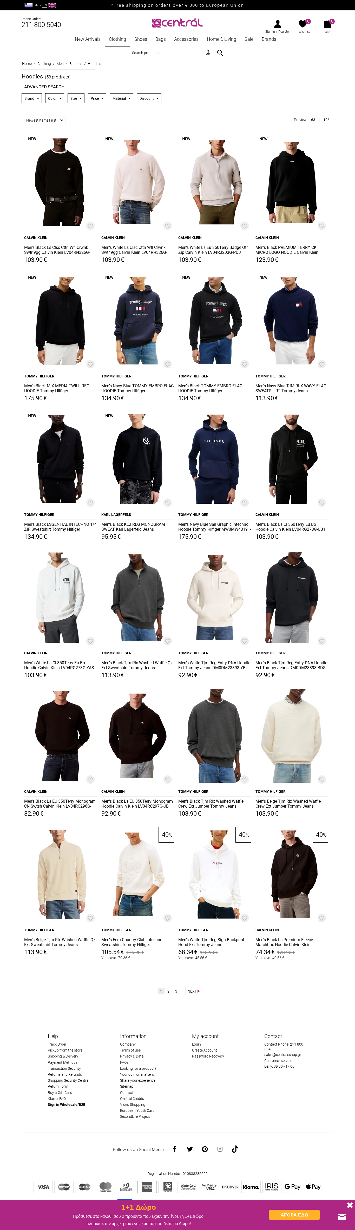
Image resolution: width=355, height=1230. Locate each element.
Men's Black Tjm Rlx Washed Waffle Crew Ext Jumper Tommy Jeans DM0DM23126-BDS (211, 804)
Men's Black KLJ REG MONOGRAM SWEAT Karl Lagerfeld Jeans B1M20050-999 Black (133, 527)
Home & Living (221, 39)
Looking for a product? (138, 1068)
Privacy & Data (132, 1056)
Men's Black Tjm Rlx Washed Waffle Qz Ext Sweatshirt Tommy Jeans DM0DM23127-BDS (137, 665)
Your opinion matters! (137, 1074)
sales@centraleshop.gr (282, 1055)
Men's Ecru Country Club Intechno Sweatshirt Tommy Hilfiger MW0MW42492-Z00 (131, 942)
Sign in (270, 32)
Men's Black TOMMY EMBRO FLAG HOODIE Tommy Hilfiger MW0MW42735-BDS (210, 388)
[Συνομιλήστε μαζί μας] (342, 1217)
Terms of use (130, 1050)
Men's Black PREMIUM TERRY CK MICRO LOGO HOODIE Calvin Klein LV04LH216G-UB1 (286, 250)
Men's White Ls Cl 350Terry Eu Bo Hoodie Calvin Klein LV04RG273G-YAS (59, 665)
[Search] (220, 53)
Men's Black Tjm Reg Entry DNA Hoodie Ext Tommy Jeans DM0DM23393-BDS (291, 665)
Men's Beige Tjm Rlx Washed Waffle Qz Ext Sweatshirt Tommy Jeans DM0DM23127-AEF (59, 942)
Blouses (75, 64)
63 (313, 120)
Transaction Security (64, 1068)
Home (27, 64)
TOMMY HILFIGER (39, 376)
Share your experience (137, 1080)
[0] (303, 24)
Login (196, 1044)
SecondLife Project (135, 1116)
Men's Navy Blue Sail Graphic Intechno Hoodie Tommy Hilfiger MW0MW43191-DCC (214, 527)
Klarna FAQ (57, 1098)
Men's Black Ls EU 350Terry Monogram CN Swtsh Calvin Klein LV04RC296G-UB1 (60, 804)
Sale (249, 39)
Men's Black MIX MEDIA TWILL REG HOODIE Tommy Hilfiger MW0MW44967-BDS (56, 388)
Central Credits (132, 1098)
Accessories (186, 39)
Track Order (57, 1044)
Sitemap (126, 1086)
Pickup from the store (65, 1050)
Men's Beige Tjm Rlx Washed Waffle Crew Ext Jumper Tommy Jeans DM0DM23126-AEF (288, 804)
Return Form (58, 1086)
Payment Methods (62, 1062)
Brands (269, 39)
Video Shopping (132, 1104)
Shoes (140, 39)
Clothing (117, 39)
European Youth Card (137, 1110)
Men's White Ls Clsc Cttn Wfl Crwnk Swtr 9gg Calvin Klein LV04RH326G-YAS (134, 250)
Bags (160, 39)
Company (128, 1044)
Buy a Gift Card (60, 1093)
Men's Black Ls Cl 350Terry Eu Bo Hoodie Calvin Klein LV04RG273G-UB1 (290, 527)
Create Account (204, 1050)
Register (284, 32)
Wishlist (304, 32)
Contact (126, 1093)
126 (326, 120)
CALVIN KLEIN (36, 238)
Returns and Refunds (65, 1074)
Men (60, 64)
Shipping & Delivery (63, 1056)
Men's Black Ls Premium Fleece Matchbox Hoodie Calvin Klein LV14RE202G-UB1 (284, 942)
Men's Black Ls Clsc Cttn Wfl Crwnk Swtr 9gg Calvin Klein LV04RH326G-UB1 (57, 250)
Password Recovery (208, 1056)
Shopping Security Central (68, 1080)
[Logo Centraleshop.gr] (177, 22)
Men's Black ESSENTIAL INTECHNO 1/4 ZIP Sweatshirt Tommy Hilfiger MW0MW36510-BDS (60, 527)
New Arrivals (88, 39)
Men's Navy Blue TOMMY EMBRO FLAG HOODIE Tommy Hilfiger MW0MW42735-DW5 (137, 388)
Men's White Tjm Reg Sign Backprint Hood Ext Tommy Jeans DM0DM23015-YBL (211, 942)
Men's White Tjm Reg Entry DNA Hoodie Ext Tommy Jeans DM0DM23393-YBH (214, 665)
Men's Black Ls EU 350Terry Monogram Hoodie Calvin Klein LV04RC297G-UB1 (137, 804)
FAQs (124, 1062)
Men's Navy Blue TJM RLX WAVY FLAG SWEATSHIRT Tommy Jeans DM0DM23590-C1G (290, 388)
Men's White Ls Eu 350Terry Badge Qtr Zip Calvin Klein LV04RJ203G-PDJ (213, 250)
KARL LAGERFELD (116, 515)
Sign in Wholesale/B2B (67, 1104)
